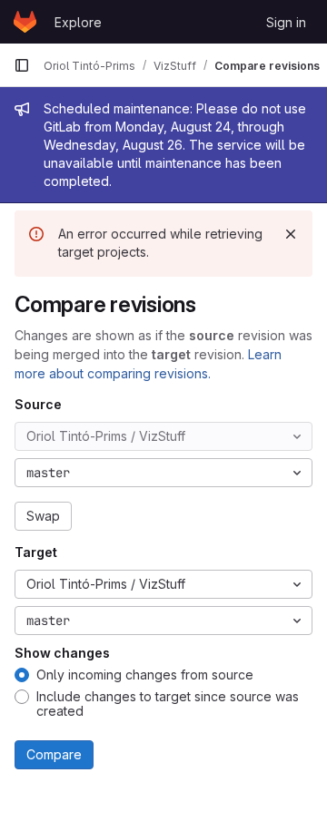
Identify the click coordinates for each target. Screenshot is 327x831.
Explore (78, 22)
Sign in (286, 22)
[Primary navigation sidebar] (21, 65)
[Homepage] (25, 21)
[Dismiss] (291, 234)
